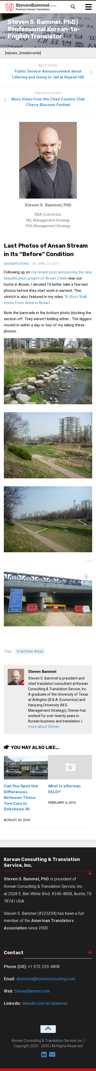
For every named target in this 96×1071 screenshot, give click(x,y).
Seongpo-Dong (16, 264)
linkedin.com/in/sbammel (45, 1003)
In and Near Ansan (30, 651)
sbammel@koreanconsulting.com (45, 978)
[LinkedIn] (44, 1054)
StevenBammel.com (32, 991)
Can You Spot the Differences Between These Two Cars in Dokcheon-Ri (21, 797)
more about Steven (43, 726)
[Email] (52, 1054)
